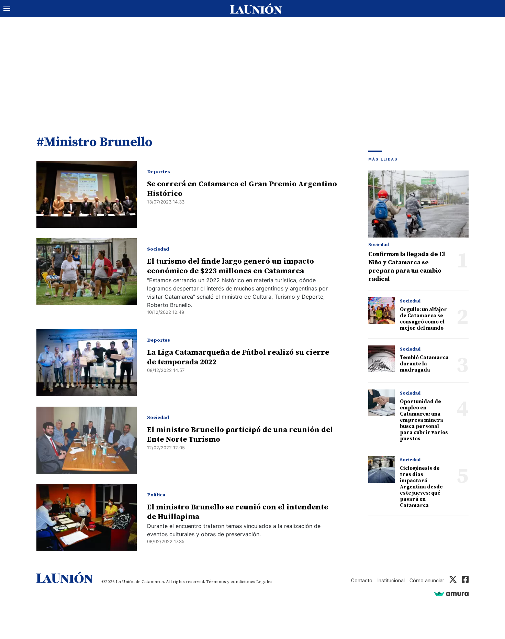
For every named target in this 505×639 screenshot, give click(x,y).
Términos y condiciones (230, 581)
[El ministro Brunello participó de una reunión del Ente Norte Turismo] (86, 440)
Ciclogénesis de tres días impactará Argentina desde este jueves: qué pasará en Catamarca (421, 487)
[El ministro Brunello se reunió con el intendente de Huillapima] (86, 517)
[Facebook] (465, 580)
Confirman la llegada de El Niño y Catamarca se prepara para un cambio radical (406, 266)
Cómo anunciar (426, 580)
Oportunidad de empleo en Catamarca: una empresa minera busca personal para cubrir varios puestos (424, 420)
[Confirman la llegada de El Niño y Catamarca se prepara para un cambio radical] (418, 204)
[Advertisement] (252, 69)
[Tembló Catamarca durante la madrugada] (381, 358)
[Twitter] (453, 580)
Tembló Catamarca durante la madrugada (424, 363)
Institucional (391, 580)
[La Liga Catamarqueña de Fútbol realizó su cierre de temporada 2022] (86, 362)
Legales (264, 581)
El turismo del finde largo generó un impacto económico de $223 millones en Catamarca (230, 266)
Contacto (361, 580)
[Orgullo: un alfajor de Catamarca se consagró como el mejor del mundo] (381, 310)
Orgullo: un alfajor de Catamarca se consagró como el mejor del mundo (423, 318)
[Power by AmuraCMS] (451, 593)
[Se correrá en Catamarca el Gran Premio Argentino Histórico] (86, 194)
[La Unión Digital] (256, 8)
